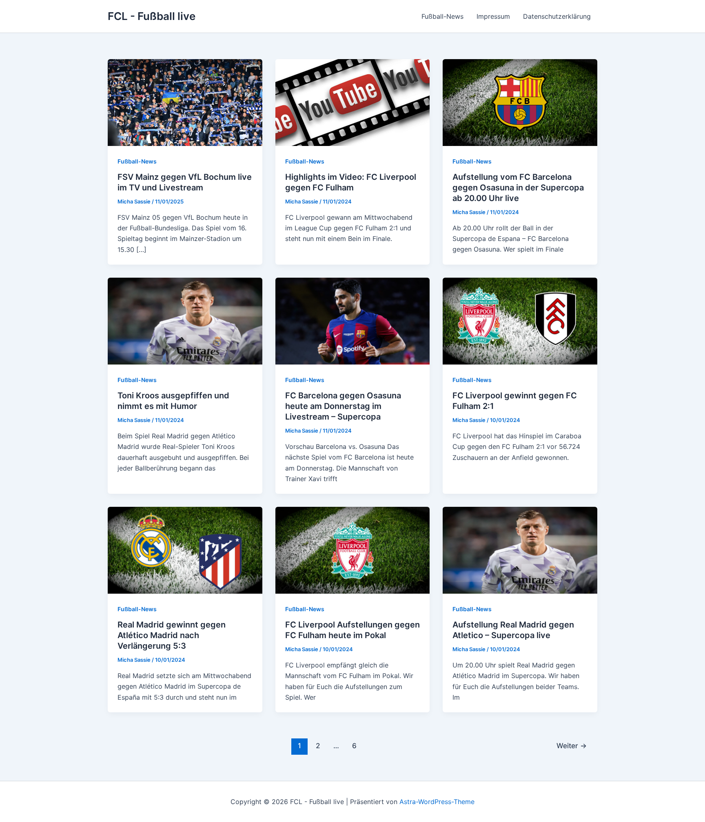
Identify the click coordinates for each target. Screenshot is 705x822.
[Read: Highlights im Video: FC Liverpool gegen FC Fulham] (352, 102)
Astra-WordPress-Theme (436, 802)
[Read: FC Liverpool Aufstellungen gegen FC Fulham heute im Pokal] (352, 550)
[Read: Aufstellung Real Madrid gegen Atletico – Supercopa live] (520, 550)
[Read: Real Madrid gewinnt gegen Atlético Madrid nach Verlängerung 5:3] (185, 550)
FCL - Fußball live (151, 16)
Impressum (493, 16)
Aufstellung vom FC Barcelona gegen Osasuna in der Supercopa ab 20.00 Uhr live (518, 187)
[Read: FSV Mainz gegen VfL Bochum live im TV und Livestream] (185, 102)
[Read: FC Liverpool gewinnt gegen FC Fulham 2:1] (520, 320)
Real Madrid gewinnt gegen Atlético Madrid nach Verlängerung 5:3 (172, 635)
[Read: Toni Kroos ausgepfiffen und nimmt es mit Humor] (185, 320)
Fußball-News (442, 16)
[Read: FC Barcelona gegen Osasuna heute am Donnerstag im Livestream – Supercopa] (352, 320)
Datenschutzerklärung (557, 16)
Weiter (571, 745)
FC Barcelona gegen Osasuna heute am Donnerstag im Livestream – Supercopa (343, 406)
